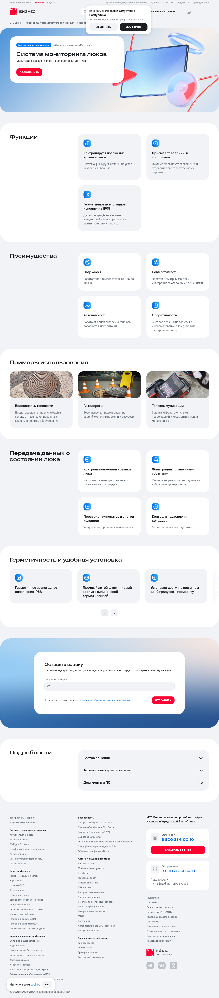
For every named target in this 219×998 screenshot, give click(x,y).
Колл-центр (84, 921)
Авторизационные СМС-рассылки (96, 926)
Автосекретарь (86, 863)
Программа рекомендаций (161, 936)
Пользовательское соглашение (163, 931)
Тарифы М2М (85, 947)
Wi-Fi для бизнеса (19, 844)
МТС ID (81, 916)
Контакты (151, 902)
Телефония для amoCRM (23, 919)
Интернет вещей (18, 854)
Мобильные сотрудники (91, 868)
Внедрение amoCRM (89, 930)
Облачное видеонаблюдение (25, 941)
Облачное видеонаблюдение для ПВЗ (30, 974)
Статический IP (18, 863)
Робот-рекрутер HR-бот (91, 906)
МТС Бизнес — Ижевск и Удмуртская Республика (36, 23)
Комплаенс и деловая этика (161, 926)
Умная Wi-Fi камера (20, 965)
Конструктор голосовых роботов (96, 902)
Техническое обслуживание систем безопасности (105, 841)
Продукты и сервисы (76, 23)
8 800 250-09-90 (178, 871)
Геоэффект (83, 873)
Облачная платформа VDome (93, 851)
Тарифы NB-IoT (86, 943)
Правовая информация (158, 941)
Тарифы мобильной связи (24, 876)
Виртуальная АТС (19, 880)
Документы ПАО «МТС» (159, 912)
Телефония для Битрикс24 (24, 924)
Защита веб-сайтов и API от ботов (96, 827)
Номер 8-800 (17, 885)
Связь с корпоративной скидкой (27, 928)
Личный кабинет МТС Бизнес (169, 884)
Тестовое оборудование (91, 957)
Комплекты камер (19, 960)
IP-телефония (17, 890)
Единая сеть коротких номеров (26, 900)
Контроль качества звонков (93, 911)
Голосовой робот (87, 878)
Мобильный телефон (55, 679)
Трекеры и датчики (88, 952)
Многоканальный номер (23, 914)
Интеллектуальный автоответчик (27, 909)
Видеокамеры (17, 945)
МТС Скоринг (85, 887)
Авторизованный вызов (91, 892)
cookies (35, 985)
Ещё (49, 2)
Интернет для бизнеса (21, 835)
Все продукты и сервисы (23, 818)
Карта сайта (152, 921)
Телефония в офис (19, 895)
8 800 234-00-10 (170, 2)
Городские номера (20, 904)
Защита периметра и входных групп (29, 969)
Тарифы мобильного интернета (27, 849)
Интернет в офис (19, 839)
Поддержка (159, 880)
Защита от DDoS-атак (89, 837)
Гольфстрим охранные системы (27, 955)
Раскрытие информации (159, 907)
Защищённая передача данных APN (97, 846)
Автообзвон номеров (89, 897)
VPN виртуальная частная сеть (26, 859)
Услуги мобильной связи (23, 822)
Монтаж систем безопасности (26, 950)
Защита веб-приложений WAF (94, 832)
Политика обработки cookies (161, 917)
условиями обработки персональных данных (105, 700)
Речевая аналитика (88, 882)
